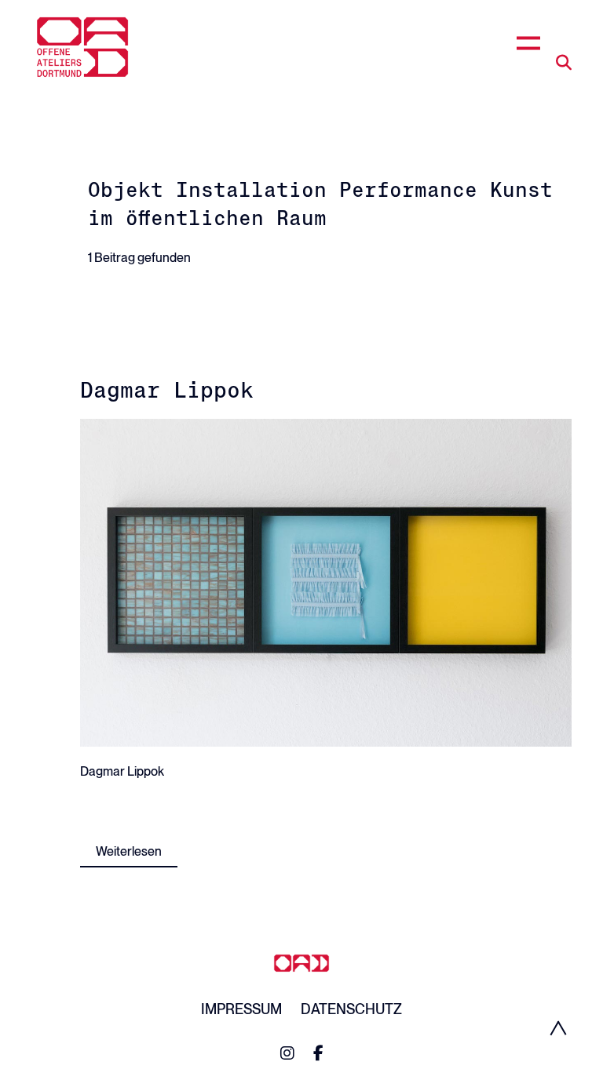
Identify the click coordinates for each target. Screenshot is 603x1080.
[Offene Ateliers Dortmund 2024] (82, 47)
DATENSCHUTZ (351, 1009)
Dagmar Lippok (167, 389)
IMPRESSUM (241, 1009)
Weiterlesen (129, 851)
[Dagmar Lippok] (326, 582)
